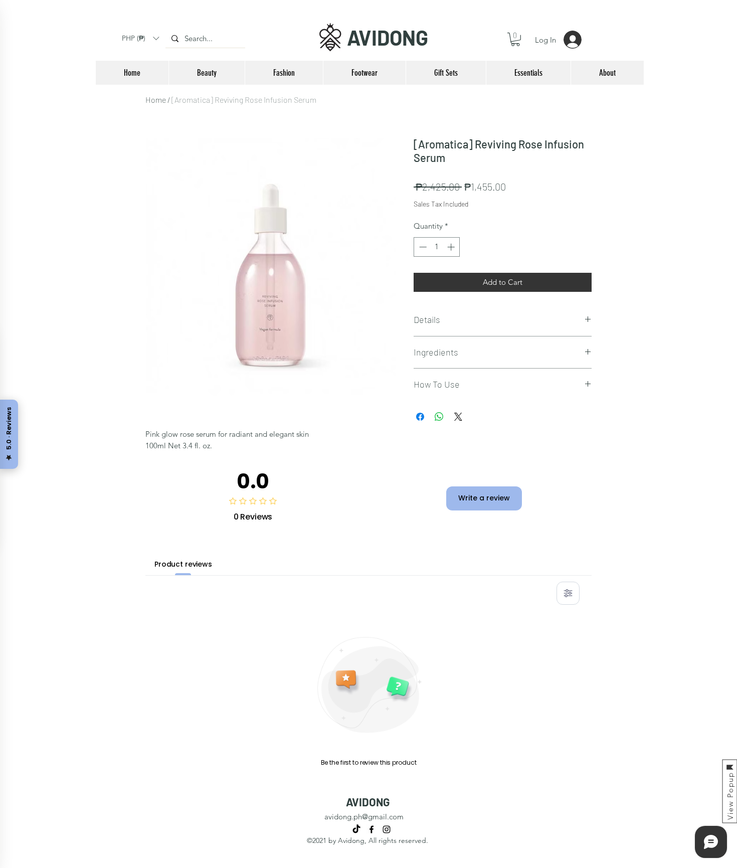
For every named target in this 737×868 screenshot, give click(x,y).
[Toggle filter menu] (568, 593)
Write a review (484, 498)
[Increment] (452, 247)
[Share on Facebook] (420, 417)
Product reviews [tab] (183, 564)
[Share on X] (458, 417)
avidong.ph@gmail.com (364, 816)
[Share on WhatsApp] (439, 417)
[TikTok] (356, 829)
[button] (140, 38)
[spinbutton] (437, 247)
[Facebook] (371, 829)
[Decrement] (422, 247)
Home (155, 99)
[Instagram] (387, 829)
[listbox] (140, 38)
